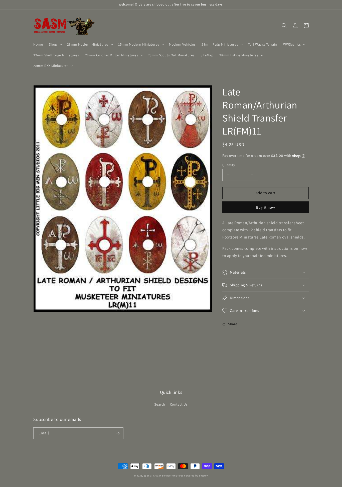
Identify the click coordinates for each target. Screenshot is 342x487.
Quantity (228, 165)
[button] (55, 44)
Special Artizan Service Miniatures (164, 475)
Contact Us (179, 404)
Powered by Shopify (196, 475)
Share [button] (232, 324)
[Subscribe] (117, 433)
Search (159, 404)
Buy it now (265, 207)
